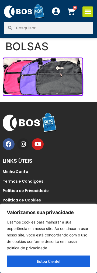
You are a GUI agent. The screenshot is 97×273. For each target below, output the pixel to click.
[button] (87, 11)
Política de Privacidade (26, 190)
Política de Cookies (22, 200)
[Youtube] (38, 144)
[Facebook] (9, 144)
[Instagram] (23, 144)
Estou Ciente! (48, 261)
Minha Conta (15, 171)
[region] (48, 238)
